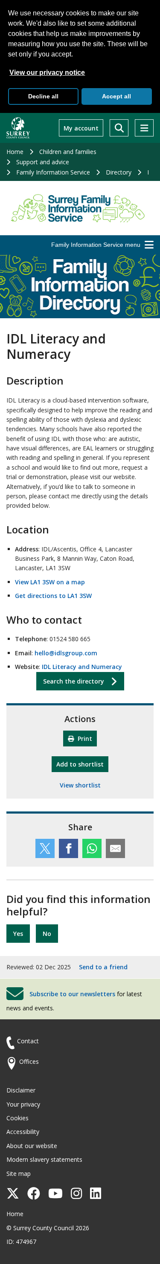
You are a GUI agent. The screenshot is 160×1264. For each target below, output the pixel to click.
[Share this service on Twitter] (45, 848)
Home (14, 152)
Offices (29, 1061)
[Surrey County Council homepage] (18, 128)
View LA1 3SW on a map (50, 582)
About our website (31, 1146)
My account (81, 128)
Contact (28, 1041)
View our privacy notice (47, 72)
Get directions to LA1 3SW (53, 596)
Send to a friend (103, 967)
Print (84, 738)
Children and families (67, 152)
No (47, 933)
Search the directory (73, 681)
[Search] (119, 127)
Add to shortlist (82, 764)
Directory (118, 172)
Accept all (116, 96)
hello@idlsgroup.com (66, 653)
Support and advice (42, 162)
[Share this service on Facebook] (68, 848)
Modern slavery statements (44, 1159)
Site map (18, 1173)
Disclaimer (20, 1090)
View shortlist (80, 785)
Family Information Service (53, 172)
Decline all (43, 96)
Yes (18, 933)
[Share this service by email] (115, 848)
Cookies (17, 1118)
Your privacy (23, 1104)
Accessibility (22, 1132)
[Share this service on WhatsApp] (92, 848)
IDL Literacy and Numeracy (82, 667)
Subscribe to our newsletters (72, 994)
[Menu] (144, 127)
